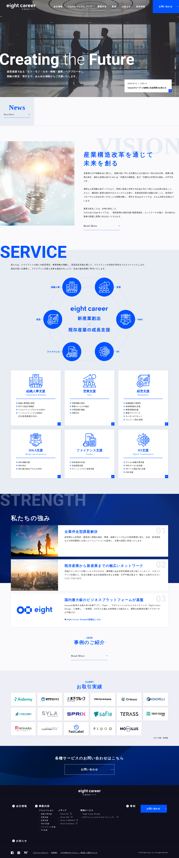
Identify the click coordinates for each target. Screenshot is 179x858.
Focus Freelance (67, 824)
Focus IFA (65, 817)
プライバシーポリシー (40, 852)
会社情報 (58, 7)
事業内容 (102, 7)
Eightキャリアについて (80, 7)
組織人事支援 (46, 814)
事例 (114, 7)
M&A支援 (44, 824)
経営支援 (44, 820)
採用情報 (140, 7)
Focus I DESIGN (68, 820)
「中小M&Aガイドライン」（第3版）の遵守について (78, 852)
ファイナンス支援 (48, 827)
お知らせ (126, 7)
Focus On (64, 814)
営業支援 (44, 817)
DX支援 (44, 830)
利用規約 (54, 852)
